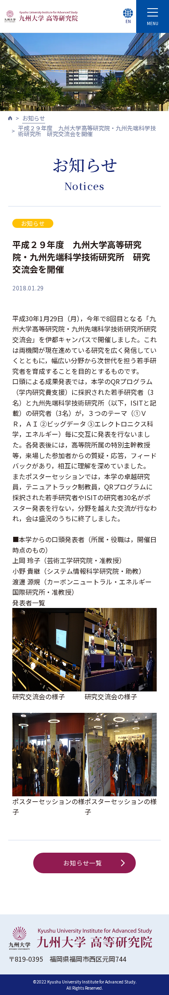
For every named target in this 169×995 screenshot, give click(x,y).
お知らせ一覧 (82, 862)
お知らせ (33, 118)
